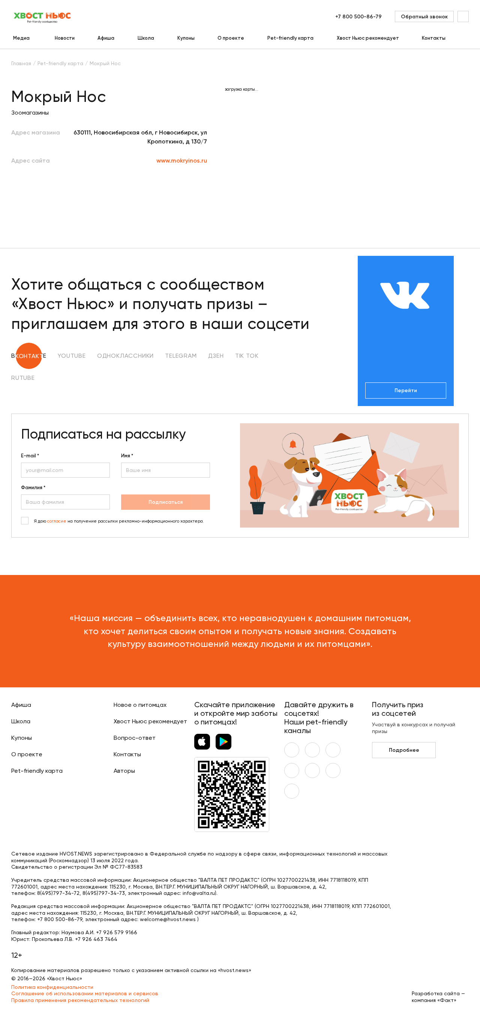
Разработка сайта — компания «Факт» (438, 996)
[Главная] (42, 16)
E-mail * (30, 455)
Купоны (186, 38)
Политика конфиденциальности (52, 987)
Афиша (106, 38)
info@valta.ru (199, 893)
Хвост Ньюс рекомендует (368, 38)
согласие (56, 521)
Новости (65, 38)
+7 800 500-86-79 (358, 16)
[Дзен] (312, 770)
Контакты (434, 38)
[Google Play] (223, 742)
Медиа (21, 38)
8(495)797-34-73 (103, 893)
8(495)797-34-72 (58, 893)
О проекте (231, 38)
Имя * (127, 455)
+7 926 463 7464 (96, 939)
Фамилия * (33, 487)
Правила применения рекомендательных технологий (80, 1000)
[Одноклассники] (333, 749)
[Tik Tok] (333, 770)
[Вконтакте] (291, 749)
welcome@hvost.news (168, 919)
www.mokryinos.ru (181, 160)
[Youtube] (312, 749)
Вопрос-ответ (135, 737)
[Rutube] (291, 791)
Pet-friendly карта (290, 38)
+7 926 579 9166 (116, 932)
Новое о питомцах (140, 704)
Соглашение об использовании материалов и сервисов (84, 993)
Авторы (124, 770)
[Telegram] (291, 770)
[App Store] (202, 742)
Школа (146, 38)
